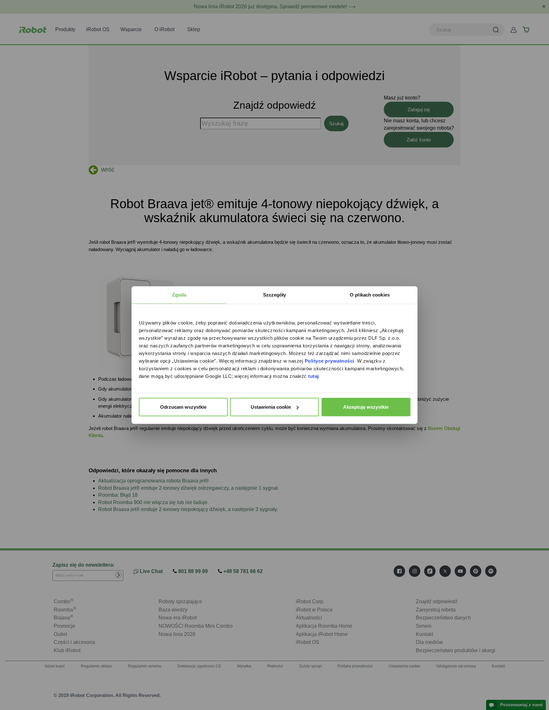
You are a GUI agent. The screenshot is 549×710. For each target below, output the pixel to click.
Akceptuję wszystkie (366, 407)
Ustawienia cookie (271, 407)
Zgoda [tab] (179, 294)
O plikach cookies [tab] (370, 294)
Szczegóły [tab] (274, 294)
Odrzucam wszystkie (183, 407)
